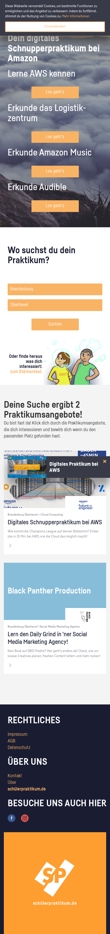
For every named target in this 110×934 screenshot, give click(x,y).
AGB (11, 741)
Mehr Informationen (76, 16)
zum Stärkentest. (26, 372)
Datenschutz (19, 747)
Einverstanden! (55, 26)
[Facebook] (11, 818)
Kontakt (15, 776)
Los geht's (55, 92)
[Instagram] (25, 818)
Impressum (17, 734)
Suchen (55, 324)
